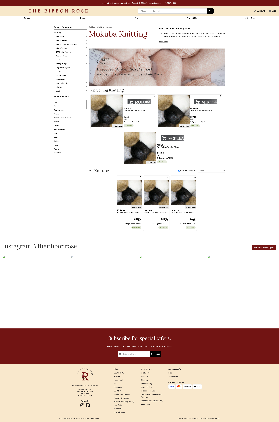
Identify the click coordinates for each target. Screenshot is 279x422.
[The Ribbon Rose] (58, 11)
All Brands (118, 409)
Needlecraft (118, 380)
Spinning (59, 87)
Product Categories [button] (63, 27)
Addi (55, 133)
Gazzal (56, 106)
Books (58, 60)
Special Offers (119, 412)
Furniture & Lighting (121, 398)
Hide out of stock (187, 171)
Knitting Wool (60, 36)
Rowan (56, 114)
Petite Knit (57, 153)
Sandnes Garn (59, 110)
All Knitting (57, 32)
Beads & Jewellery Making (124, 402)
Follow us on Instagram (264, 247)
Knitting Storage (61, 64)
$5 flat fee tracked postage (151, 3)
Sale (136, 18)
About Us (144, 376)
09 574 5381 (172, 3)
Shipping (144, 380)
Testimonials (173, 376)
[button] (259, 10)
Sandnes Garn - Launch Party (152, 401)
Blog (170, 373)
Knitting (92, 27)
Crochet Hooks (61, 75)
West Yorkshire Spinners (62, 118)
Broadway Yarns (59, 129)
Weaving (58, 91)
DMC (55, 102)
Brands (83, 18)
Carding (58, 71)
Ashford (57, 137)
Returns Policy (146, 384)
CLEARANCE (119, 373)
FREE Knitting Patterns (63, 52)
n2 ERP (218, 418)
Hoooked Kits (60, 79)
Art (115, 384)
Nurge (56, 145)
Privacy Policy (146, 387)
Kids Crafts (118, 405)
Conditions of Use (148, 391)
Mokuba (109, 27)
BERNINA (117, 391)
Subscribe (155, 354)
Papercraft (118, 387)
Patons (56, 149)
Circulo (56, 125)
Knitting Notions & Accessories (66, 44)
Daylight (56, 141)
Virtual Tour (250, 18)
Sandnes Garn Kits (62, 83)
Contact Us (192, 18)
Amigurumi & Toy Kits (63, 68)
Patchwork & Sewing (122, 394)
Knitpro (56, 122)
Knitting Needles (61, 40)
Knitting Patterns (61, 48)
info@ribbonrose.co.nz (85, 395)
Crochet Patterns (62, 56)
